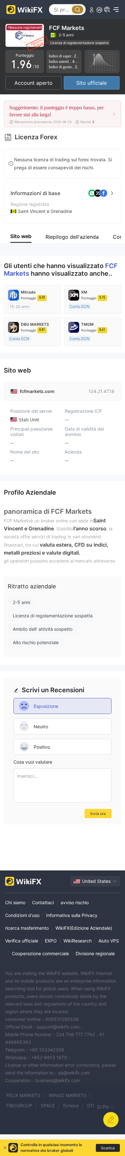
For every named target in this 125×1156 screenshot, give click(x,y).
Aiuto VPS (108, 940)
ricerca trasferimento (27, 928)
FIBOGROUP (19, 1105)
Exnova (71, 1105)
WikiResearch (77, 940)
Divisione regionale (95, 953)
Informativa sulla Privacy (71, 915)
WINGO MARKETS (68, 1095)
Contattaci (43, 902)
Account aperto (33, 83)
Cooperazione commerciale (40, 953)
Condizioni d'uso (22, 915)
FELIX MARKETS (23, 1095)
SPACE (48, 1105)
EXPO (51, 940)
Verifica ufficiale (21, 940)
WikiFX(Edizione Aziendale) (83, 928)
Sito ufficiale (91, 83)
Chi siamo (15, 902)
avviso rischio (75, 902)
